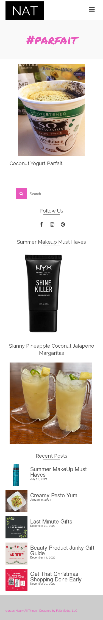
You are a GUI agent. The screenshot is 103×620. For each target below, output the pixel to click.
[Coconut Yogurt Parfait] (51, 110)
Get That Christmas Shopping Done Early (56, 576)
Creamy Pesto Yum (53, 494)
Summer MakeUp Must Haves (58, 471)
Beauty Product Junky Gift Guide (62, 549)
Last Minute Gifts (51, 520)
